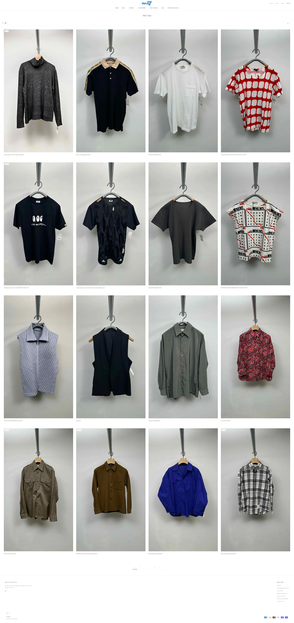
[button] (72, 30)
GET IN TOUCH (280, 601)
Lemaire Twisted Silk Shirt (154, 420)
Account (271, 3)
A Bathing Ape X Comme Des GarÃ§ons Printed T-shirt (16, 287)
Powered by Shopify (11, 619)
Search (282, 3)
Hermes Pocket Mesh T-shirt (155, 154)
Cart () (288, 3)
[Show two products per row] (3, 23)
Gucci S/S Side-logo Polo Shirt (83, 154)
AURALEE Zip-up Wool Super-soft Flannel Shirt (86, 553)
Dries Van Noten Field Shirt (10, 553)
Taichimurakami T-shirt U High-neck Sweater (14, 154)
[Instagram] (5, 591)
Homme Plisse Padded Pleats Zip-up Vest (13, 420)
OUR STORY (280, 591)
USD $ (7, 613)
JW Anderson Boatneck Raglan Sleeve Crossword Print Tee (234, 287)
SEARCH (279, 585)
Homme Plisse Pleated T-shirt (155, 287)
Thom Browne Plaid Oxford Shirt (228, 554)
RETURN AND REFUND (282, 599)
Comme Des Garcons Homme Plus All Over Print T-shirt (233, 154)
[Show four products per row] (5, 23)
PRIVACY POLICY (281, 596)
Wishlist (277, 3)
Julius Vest (78, 420)
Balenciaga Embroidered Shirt (155, 553)
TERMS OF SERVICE (282, 593)
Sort (288, 23)
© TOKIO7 (8, 616)
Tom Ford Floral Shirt (225, 420)
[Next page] (159, 567)
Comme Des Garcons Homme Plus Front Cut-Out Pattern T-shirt (90, 288)
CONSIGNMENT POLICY (283, 588)
